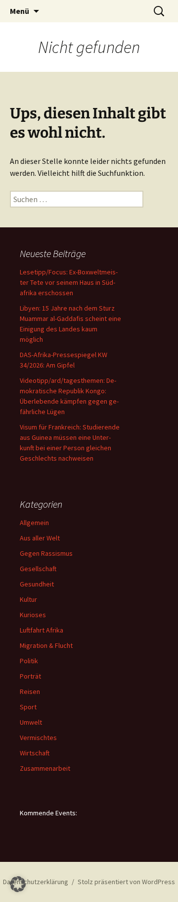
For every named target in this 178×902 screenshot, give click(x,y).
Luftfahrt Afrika (41, 630)
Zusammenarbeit (45, 768)
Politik (29, 660)
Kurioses (33, 614)
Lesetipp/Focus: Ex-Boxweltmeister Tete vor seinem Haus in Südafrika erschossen (69, 282)
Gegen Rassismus (46, 553)
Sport (28, 706)
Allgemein (34, 522)
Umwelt (31, 722)
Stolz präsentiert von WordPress (126, 881)
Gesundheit (37, 584)
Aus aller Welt (40, 537)
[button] (18, 884)
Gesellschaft (38, 568)
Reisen (30, 691)
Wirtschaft (34, 752)
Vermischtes (38, 737)
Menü (19, 11)
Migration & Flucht (46, 645)
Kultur (28, 599)
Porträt (30, 676)
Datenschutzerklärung (35, 881)
